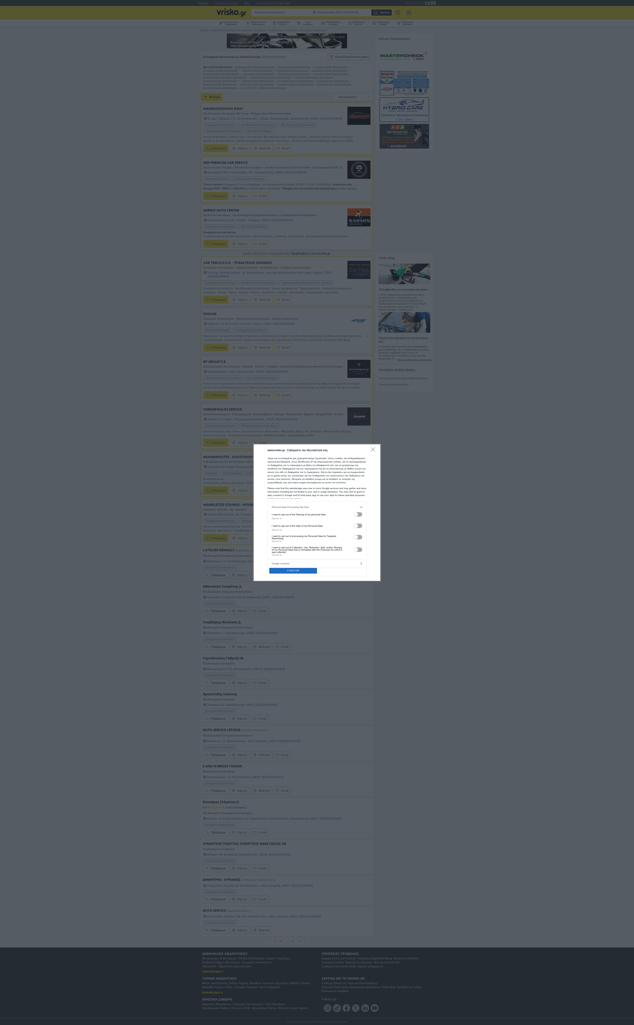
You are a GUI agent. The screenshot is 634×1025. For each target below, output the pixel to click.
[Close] (374, 450)
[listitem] (317, 507)
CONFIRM (293, 570)
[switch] (358, 514)
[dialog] (317, 512)
